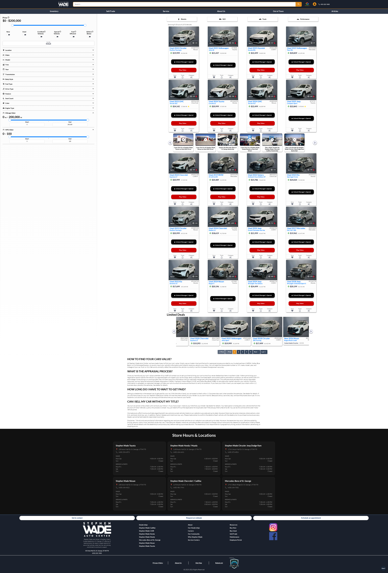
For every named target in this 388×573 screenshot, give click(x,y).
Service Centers (194, 540)
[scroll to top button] (383, 562)
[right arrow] (315, 143)
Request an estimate (194, 518)
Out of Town (278, 11)
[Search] (299, 4)
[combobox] (184, 4)
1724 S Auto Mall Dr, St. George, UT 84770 (241, 449)
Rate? (383, 568)
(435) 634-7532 (232, 487)
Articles (335, 11)
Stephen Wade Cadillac (147, 528)
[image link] (97, 536)
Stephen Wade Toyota (147, 546)
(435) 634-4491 (177, 452)
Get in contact (77, 518)
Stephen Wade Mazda (147, 537)
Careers (191, 531)
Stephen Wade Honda (147, 534)
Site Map (199, 563)
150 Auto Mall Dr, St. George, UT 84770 (131, 449)
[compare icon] (191, 77)
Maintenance (234, 537)
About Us (221, 11)
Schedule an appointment (311, 518)
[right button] (196, 37)
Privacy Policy (158, 563)
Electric (183, 19)
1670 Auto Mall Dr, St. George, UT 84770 (185, 485)
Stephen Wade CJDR (146, 531)
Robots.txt (219, 563)
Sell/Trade (110, 11)
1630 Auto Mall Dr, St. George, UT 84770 (185, 449)
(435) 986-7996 (177, 487)
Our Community (194, 534)
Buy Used (233, 531)
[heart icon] (174, 77)
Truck (264, 19)
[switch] (8, 34)
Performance (304, 19)
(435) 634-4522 (123, 487)
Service (166, 11)
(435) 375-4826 (232, 452)
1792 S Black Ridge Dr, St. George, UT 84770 (241, 485)
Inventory (54, 11)
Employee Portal (236, 540)
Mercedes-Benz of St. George (149, 540)
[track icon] (182, 77)
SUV (224, 19)
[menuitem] (149, 527)
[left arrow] (170, 143)
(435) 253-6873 (123, 452)
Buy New (233, 528)
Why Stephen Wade (195, 537)
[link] (273, 527)
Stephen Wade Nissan (147, 543)
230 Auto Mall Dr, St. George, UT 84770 (131, 485)
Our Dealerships (194, 528)
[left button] (171, 37)
